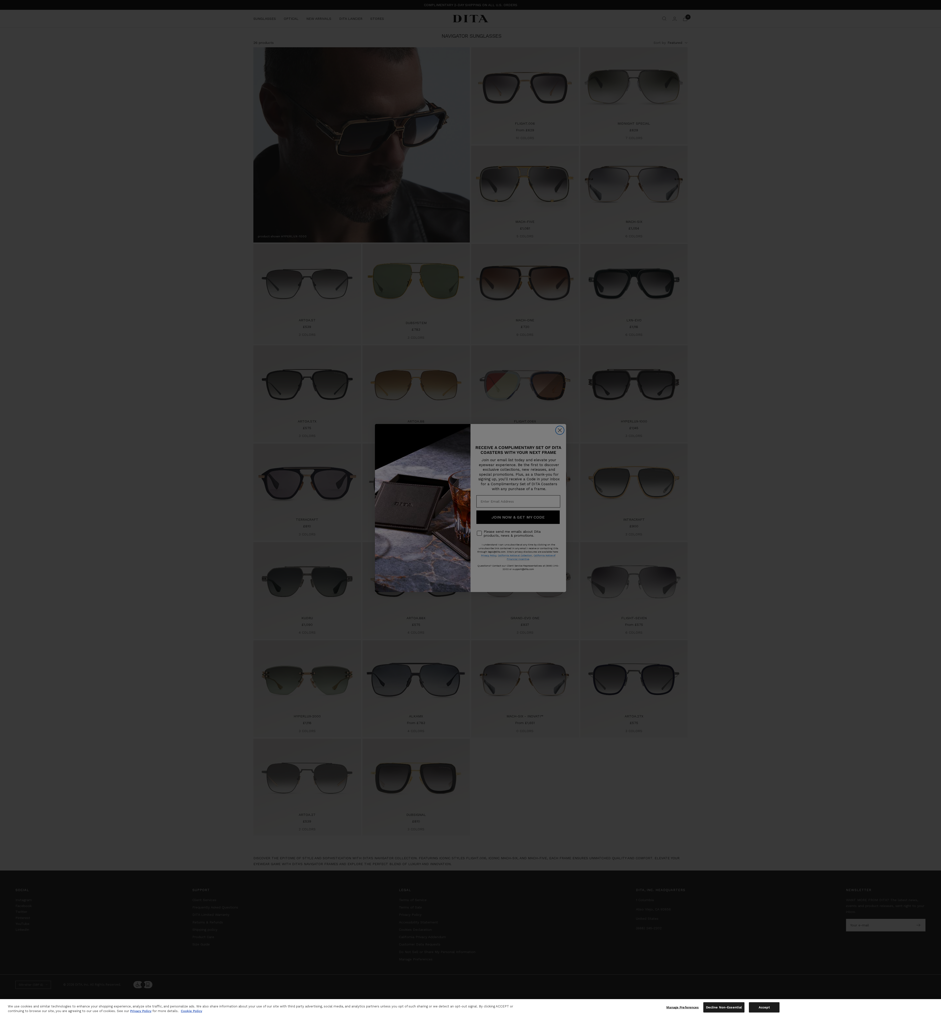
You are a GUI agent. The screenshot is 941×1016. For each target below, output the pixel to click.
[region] (470, 1007)
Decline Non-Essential (724, 1007)
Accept (764, 1007)
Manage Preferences (682, 1007)
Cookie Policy (191, 1011)
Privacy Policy (140, 1011)
